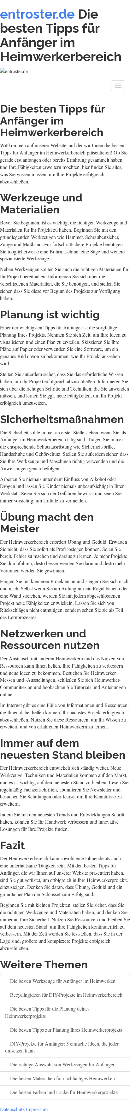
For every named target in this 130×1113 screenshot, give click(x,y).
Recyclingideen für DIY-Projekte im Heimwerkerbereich (65, 994)
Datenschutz (12, 1109)
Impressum (37, 1109)
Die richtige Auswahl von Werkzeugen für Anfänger (62, 1064)
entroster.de (37, 14)
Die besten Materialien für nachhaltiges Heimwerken (62, 1078)
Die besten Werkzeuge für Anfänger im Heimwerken (62, 980)
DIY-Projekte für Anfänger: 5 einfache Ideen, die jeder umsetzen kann (62, 1047)
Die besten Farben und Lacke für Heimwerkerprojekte (63, 1092)
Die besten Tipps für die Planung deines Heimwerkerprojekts (47, 1012)
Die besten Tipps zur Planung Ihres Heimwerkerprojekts (65, 1029)
